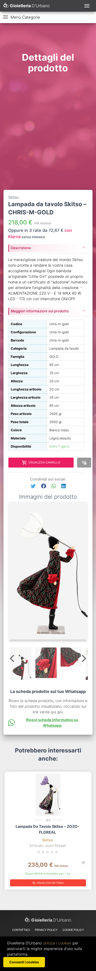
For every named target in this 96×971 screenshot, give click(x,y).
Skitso (47, 840)
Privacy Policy (46, 930)
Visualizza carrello (44, 462)
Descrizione (21, 248)
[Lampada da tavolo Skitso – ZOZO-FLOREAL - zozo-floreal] (48, 795)
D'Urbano (51, 920)
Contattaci (21, 930)
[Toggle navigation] (87, 6)
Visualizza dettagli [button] (48, 883)
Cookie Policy (73, 930)
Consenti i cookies (24, 962)
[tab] (48, 246)
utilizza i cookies (57, 943)
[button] (33, 486)
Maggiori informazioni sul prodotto (40, 311)
